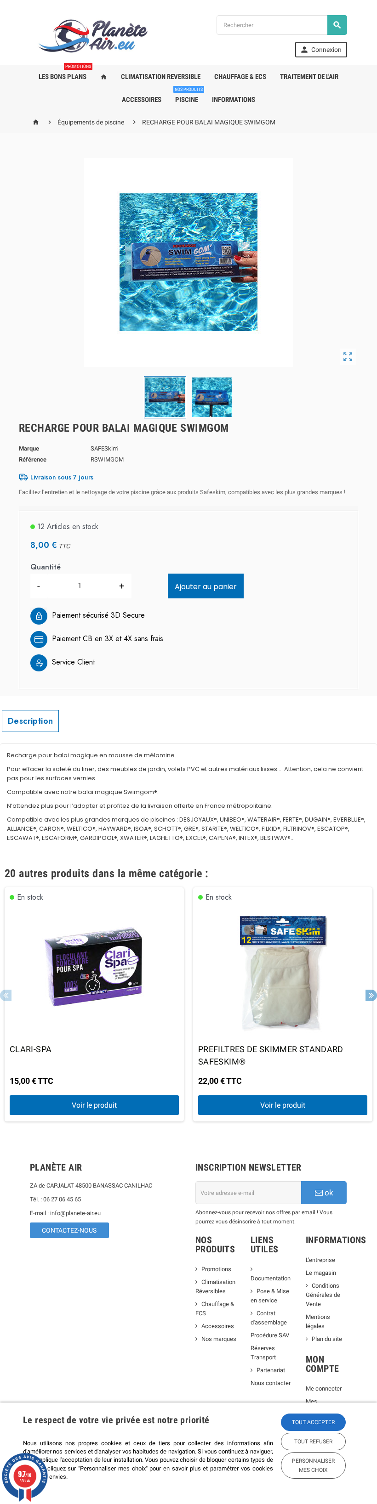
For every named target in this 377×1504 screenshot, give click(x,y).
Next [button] (371, 995)
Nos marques (218, 1338)
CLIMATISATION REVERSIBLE (160, 77)
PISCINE (189, 96)
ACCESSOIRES (141, 100)
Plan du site (327, 1338)
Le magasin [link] (321, 1272)
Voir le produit (94, 1105)
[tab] (30, 721)
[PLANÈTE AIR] (93, 35)
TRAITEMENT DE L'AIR (309, 77)
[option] (94, 1004)
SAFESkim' (104, 448)
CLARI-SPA (30, 1049)
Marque (29, 448)
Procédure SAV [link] (270, 1335)
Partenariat (271, 1370)
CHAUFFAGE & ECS (240, 77)
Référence (32, 459)
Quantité (45, 567)
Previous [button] (5, 995)
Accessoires (217, 1326)
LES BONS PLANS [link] (65, 73)
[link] (321, 49)
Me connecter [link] (324, 1388)
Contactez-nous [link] (69, 1230)
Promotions (216, 1269)
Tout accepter (313, 1422)
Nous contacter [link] (271, 1383)
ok (328, 1192)
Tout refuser (313, 1441)
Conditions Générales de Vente (323, 1294)
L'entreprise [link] (320, 1259)
